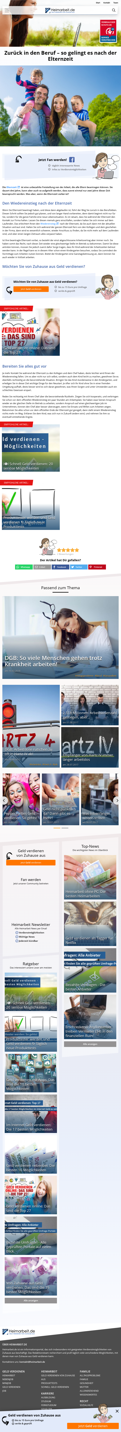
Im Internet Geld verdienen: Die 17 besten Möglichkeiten (29, 1127)
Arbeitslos (36, 764)
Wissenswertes (88, 1394)
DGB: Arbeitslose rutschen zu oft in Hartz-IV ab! (28, 751)
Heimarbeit (8, 1375)
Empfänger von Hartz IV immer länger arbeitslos (88, 757)
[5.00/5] (59, 550)
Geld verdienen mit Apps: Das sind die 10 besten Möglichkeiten (30, 1084)
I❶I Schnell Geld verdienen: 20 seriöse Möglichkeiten (28, 466)
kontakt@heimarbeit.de (32, 1361)
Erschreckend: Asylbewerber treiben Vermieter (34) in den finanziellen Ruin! (89, 1031)
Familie (84, 1379)
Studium (46, 1401)
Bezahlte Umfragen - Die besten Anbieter (85, 987)
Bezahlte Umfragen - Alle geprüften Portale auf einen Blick (28, 1247)
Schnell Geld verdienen (55, 1386)
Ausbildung (48, 1397)
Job (115, 131)
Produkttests (49, 1383)
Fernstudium (48, 1405)
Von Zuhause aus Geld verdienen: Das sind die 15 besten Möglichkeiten (27, 1287)
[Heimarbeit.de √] (60, 10)
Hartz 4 (47, 764)
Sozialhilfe (86, 1405)
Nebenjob (7, 1379)
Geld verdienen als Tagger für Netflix (89, 940)
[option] (30, 333)
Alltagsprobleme (85, 675)
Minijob (6, 1383)
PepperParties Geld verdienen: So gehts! (20, 815)
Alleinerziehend (89, 1390)
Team (115, 3)
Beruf (99, 675)
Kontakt (106, 3)
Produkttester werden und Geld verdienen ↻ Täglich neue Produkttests (29, 522)
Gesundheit (110, 675)
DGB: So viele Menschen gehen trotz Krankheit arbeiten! (53, 661)
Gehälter (46, 1408)
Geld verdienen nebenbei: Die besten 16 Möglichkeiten (30, 1167)
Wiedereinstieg (47, 223)
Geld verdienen (11, 1386)
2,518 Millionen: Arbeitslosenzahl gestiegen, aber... (90, 715)
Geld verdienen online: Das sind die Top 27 (29, 350)
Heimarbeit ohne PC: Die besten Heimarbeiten (86, 893)
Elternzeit (11, 187)
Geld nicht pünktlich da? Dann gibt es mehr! (59, 813)
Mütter (84, 1386)
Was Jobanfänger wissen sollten (96, 815)
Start (98, 3)
